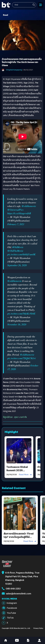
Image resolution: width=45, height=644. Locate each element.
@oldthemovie (29, 206)
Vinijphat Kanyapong (14, 69)
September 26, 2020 (17, 265)
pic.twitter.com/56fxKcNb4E (21, 313)
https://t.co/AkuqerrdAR (19, 213)
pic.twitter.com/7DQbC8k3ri (21, 358)
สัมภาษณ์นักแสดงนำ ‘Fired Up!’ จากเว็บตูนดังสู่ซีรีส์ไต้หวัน (18, 537)
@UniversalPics (15, 209)
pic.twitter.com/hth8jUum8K (21, 254)
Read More (24, 475)
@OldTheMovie (15, 250)
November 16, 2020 (16, 324)
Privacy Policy (38, 628)
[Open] (40, 5)
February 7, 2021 (15, 224)
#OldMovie (17, 247)
